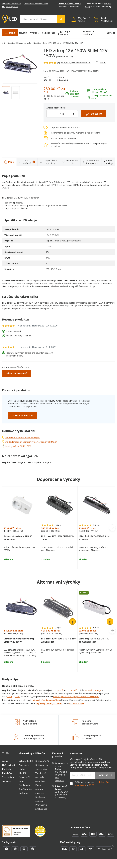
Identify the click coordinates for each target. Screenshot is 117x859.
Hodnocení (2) (72, 162)
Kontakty (6, 769)
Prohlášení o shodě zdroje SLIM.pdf (22, 437)
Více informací (59, 779)
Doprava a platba (10, 6)
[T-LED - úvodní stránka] (9, 19)
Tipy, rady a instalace (64, 33)
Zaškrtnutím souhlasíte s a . (92, 783)
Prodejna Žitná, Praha (69, 3)
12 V (9, 696)
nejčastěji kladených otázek (49, 703)
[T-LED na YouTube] (24, 850)
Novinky (23, 32)
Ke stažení (29, 162)
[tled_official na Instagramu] (15, 850)
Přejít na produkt (21, 564)
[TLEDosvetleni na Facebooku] (6, 850)
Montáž (22, 773)
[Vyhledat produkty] (61, 19)
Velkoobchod (48, 32)
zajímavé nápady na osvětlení (46, 699)
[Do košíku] (93, 113)
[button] (74, 20)
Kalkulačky (7, 773)
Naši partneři (8, 765)
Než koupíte (25, 784)
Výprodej (34, 32)
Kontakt (110, 32)
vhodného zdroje (93, 690)
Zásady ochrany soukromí (39, 788)
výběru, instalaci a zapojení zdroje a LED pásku (76, 696)
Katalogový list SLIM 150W (18, 446)
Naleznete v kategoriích (92, 162)
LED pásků (58, 690)
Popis (11, 162)
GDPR (91, 785)
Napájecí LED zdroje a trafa (19, 43)
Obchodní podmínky (11, 3)
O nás (5, 761)
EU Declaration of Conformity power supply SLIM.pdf (31, 441)
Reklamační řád (42, 761)
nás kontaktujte (76, 703)
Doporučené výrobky (50, 162)
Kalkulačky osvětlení (88, 33)
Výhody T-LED (26, 761)
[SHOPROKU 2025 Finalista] (18, 831)
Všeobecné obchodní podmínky (40, 777)
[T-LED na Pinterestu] (33, 850)
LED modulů (71, 690)
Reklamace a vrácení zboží (36, 3)
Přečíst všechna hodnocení (75, 62)
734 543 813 (61, 791)
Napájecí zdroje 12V (42, 43)
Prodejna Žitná (98, 89)
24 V (17, 696)
